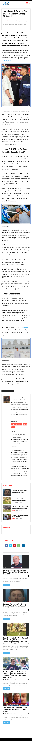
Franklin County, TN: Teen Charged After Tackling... (19, 499)
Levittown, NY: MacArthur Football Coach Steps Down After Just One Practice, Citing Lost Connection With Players (15, 674)
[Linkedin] (23, 545)
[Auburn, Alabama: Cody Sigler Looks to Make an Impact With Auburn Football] (7, 517)
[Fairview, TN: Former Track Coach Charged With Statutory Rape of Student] (7, 492)
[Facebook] (6, 545)
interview (25, 327)
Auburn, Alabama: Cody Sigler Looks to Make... (20, 515)
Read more (6, 585)
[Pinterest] (15, 545)
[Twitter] (10, 545)
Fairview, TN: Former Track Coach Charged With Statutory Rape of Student (15, 606)
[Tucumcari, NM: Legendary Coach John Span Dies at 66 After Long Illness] (16, 699)
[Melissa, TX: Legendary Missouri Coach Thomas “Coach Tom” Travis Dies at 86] (16, 561)
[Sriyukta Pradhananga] (6, 437)
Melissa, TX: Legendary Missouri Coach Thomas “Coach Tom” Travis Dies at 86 (15, 572)
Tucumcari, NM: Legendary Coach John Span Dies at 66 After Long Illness (15, 709)
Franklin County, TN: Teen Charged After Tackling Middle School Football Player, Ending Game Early (15, 640)
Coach (4, 567)
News (13, 493)
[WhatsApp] (19, 545)
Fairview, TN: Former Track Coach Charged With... (19, 491)
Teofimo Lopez (6, 60)
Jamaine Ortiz (18, 391)
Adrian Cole (5, 575)
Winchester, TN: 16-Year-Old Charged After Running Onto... (20, 507)
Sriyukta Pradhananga (15, 20)
